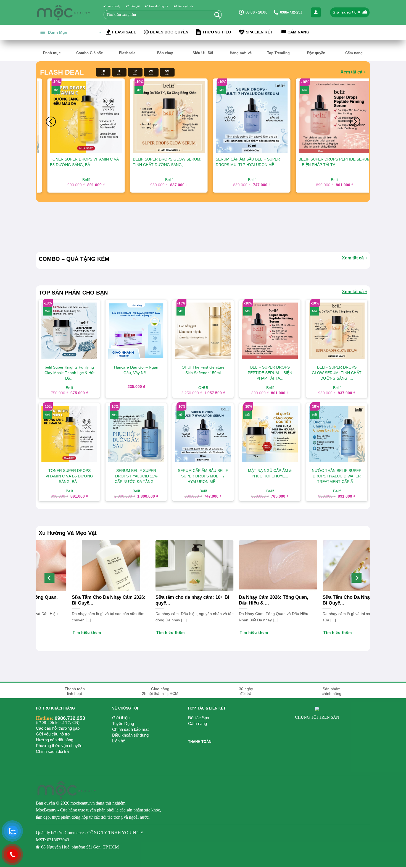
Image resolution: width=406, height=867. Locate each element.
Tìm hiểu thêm (328, 632)
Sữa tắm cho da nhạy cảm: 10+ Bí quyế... (99, 600)
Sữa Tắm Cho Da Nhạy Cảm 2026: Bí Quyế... (266, 600)
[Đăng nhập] (316, 12)
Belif (269, 179)
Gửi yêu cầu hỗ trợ (53, 734)
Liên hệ (118, 741)
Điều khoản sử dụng (130, 735)
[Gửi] (217, 14)
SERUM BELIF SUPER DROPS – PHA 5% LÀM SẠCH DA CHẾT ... (266, 162)
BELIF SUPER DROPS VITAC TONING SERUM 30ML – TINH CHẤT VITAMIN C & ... (185, 164)
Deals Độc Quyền (169, 32)
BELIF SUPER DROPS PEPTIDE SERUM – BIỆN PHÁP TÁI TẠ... (103, 162)
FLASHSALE (124, 32)
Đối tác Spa (198, 717)
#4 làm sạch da (183, 6)
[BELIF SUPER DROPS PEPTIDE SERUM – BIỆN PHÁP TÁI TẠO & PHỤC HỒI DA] (103, 117)
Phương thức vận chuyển (59, 745)
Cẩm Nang (298, 32)
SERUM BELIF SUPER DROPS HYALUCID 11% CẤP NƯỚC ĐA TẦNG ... (350, 164)
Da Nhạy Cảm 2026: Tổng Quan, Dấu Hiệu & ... (180, 600)
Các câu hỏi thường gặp (58, 728)
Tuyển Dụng (123, 723)
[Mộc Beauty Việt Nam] (63, 12)
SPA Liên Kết (259, 32)
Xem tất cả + (353, 72)
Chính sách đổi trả (52, 751)
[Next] (355, 121)
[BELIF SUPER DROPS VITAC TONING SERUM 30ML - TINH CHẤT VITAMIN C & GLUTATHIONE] (186, 117)
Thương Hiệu (216, 32)
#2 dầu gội (132, 6)
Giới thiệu (121, 717)
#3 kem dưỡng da (156, 6)
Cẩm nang (197, 723)
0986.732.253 (70, 718)
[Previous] (51, 121)
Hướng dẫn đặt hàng (54, 739)
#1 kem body (112, 6)
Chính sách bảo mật (130, 729)
